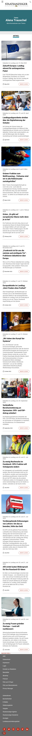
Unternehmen (7, 695)
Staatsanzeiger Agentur (10, 712)
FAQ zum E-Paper (8, 682)
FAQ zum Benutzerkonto (10, 685)
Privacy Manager (8, 688)
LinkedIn (27, 729)
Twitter (9, 729)
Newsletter (6, 672)
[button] (3, 733)
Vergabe (5, 708)
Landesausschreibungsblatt (11, 721)
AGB (4, 656)
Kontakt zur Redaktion (9, 669)
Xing (23, 729)
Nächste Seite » (6, 653)
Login (4, 666)
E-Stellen (5, 702)
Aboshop (5, 675)
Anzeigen (5, 718)
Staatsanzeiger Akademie (10, 715)
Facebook (4, 729)
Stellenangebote (7, 705)
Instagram (13, 729)
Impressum (6, 662)
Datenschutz (6, 659)
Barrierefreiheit (7, 699)
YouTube (18, 729)
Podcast (5, 679)
